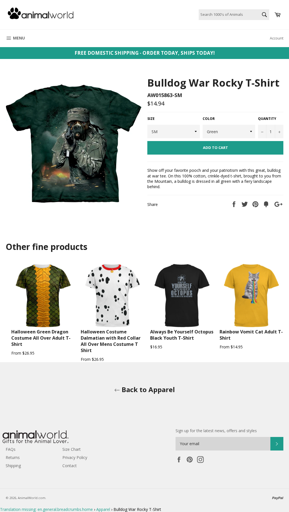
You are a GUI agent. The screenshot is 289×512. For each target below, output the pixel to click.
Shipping (13, 465)
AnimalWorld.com (31, 498)
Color (209, 119)
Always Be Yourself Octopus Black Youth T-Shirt (181, 335)
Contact (69, 465)
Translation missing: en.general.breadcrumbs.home (46, 509)
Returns (13, 457)
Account (276, 38)
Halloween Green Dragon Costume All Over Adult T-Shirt (41, 338)
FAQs (11, 449)
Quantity (267, 119)
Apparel (103, 509)
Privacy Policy (74, 457)
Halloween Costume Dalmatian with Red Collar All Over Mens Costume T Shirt (111, 341)
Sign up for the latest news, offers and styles (216, 430)
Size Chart (71, 449)
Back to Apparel (147, 389)
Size (151, 119)
